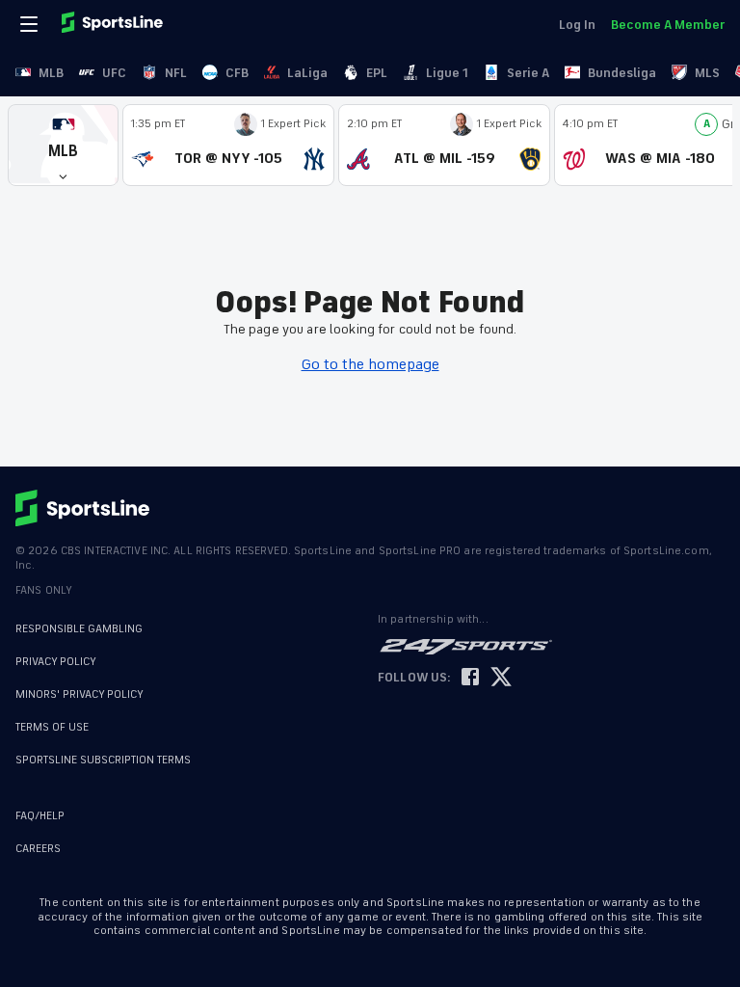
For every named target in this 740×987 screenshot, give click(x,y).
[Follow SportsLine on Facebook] (470, 678)
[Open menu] (30, 24)
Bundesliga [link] (622, 73)
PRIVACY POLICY (55, 661)
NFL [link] (176, 73)
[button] (63, 145)
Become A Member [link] (668, 24)
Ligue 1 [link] (447, 73)
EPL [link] (376, 73)
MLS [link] (707, 73)
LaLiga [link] (307, 73)
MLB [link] (51, 73)
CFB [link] (237, 73)
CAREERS (38, 848)
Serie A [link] (528, 73)
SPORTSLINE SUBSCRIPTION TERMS (103, 760)
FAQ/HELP (40, 816)
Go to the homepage (370, 364)
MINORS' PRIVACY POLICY (79, 694)
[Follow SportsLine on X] (501, 678)
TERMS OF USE (52, 727)
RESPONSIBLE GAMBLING (79, 629)
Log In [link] (577, 24)
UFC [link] (114, 73)
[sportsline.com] (114, 24)
